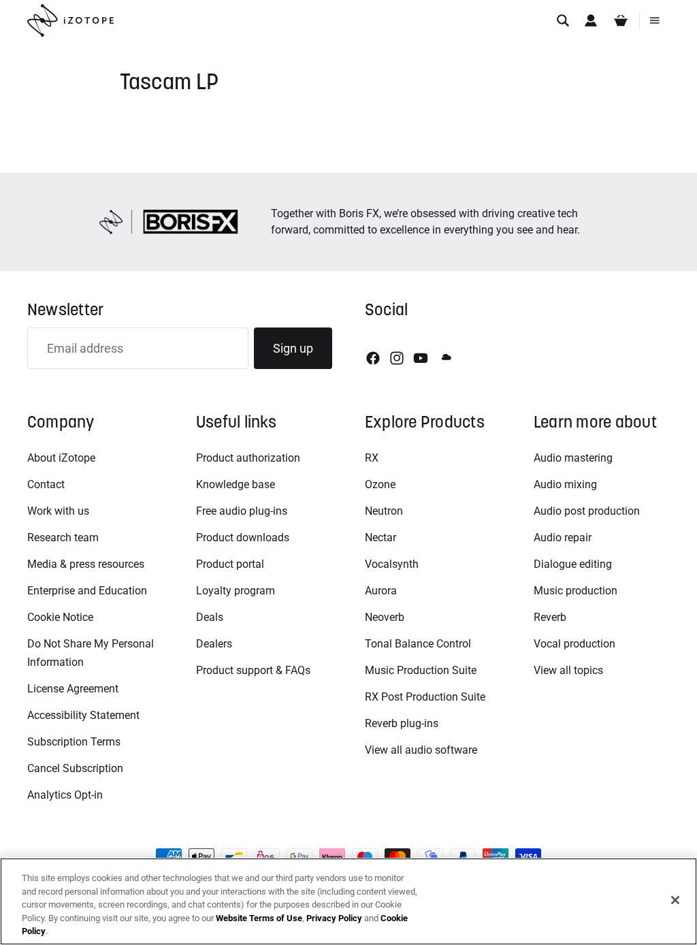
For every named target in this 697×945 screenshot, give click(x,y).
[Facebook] (373, 358)
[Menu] (655, 20)
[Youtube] (420, 358)
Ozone (380, 484)
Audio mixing (565, 484)
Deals (209, 617)
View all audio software (421, 749)
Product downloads (242, 537)
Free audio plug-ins (241, 510)
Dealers (214, 643)
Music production (575, 590)
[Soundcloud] (445, 358)
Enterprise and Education (87, 590)
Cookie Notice (60, 617)
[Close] (675, 900)
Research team (63, 537)
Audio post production (587, 510)
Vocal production (574, 643)
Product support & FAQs (253, 670)
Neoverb (384, 617)
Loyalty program (235, 590)
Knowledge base (235, 484)
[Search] (563, 20)
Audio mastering (573, 457)
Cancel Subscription (75, 768)
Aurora (381, 590)
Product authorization (248, 457)
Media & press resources (85, 564)
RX (371, 457)
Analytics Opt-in (65, 794)
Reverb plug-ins (401, 723)
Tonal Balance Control (418, 643)
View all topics (568, 670)
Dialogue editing (573, 564)
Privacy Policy (334, 918)
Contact (46, 484)
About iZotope (61, 457)
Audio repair (562, 537)
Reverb (550, 617)
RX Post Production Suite (425, 696)
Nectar (380, 537)
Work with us (58, 510)
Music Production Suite (420, 670)
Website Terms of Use (259, 918)
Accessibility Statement (83, 715)
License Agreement (72, 688)
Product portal (230, 564)
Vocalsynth (392, 564)
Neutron (384, 510)
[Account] (591, 20)
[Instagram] (397, 358)
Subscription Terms (73, 741)
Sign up (293, 348)
